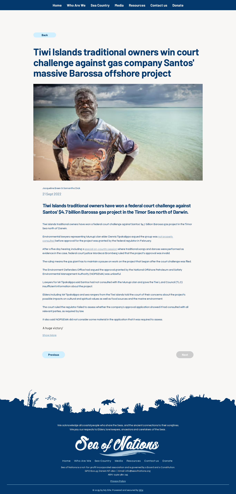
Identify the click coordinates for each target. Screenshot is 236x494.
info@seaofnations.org (137, 470)
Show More (49, 335)
